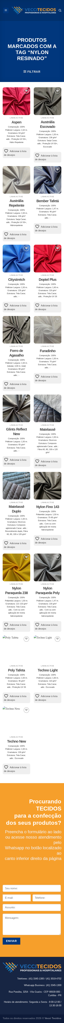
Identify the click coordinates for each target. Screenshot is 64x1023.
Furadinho (47, 351)
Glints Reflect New (16, 431)
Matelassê (47, 429)
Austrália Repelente (16, 203)
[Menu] (6, 10)
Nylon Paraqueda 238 (16, 590)
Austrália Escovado (47, 124)
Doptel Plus (47, 279)
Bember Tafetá (47, 201)
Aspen (16, 122)
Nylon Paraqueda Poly (48, 590)
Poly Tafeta (16, 670)
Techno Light (48, 670)
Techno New (16, 741)
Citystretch (16, 279)
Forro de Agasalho (16, 353)
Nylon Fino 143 (47, 507)
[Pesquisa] (60, 10)
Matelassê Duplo (16, 509)
